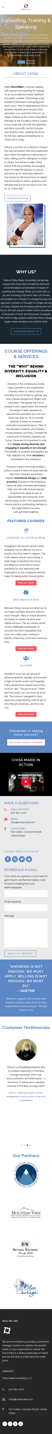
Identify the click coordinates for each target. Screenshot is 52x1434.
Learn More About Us (26, 331)
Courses (22, 62)
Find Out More (26, 583)
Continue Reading (17, 198)
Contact (31, 62)
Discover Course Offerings (26, 742)
